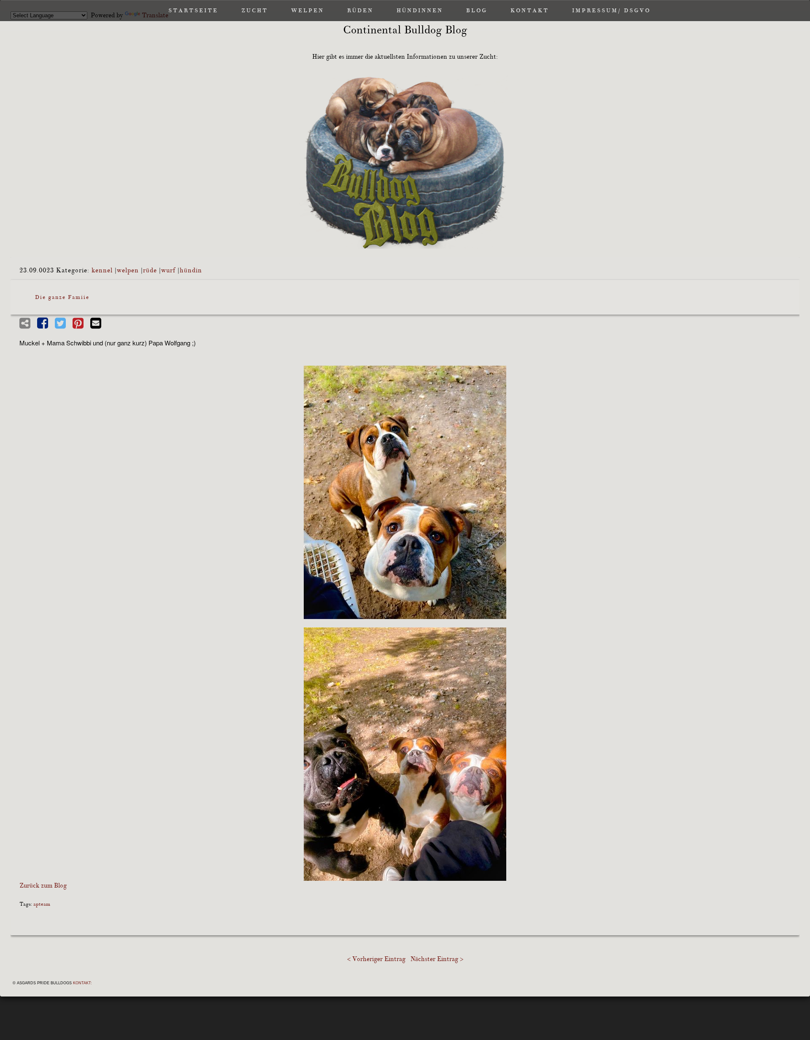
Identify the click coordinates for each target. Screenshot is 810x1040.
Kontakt (529, 10)
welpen (128, 270)
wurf (168, 270)
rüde (150, 270)
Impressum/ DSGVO (611, 10)
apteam (41, 904)
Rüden (360, 10)
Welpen (307, 10)
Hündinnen (420, 10)
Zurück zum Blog (43, 886)
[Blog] (405, 162)
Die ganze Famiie (62, 297)
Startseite (193, 10)
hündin (191, 270)
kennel (102, 270)
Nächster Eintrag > (436, 959)
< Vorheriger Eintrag (376, 959)
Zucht (254, 10)
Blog (476, 10)
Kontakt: (82, 983)
